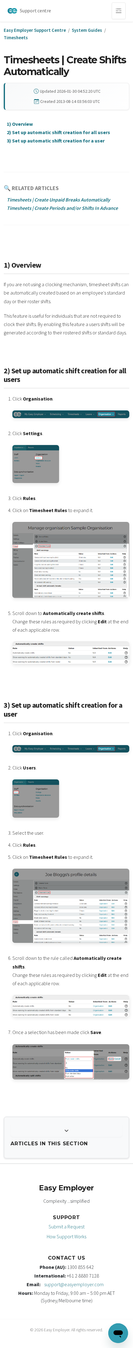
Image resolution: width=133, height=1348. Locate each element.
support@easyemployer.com (74, 1284)
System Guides (87, 30)
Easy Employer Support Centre (35, 30)
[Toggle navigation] (119, 10)
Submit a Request (66, 1226)
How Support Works (66, 1236)
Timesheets (16, 37)
